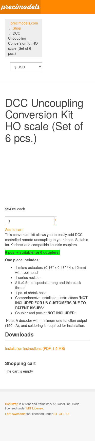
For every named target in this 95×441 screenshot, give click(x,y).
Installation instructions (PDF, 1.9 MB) (35, 348)
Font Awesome (15, 413)
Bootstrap (11, 404)
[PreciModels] (20, 7)
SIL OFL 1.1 (61, 413)
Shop (17, 28)
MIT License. (35, 408)
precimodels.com (24, 22)
